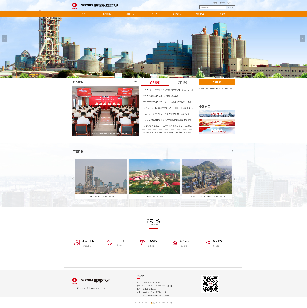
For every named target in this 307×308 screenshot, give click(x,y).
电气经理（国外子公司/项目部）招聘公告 (216, 89)
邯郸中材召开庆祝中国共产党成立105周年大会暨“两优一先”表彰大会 (169, 114)
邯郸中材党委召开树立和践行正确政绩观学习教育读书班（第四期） (169, 102)
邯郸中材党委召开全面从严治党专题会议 (160, 96)
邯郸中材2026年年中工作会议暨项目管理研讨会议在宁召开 (168, 90)
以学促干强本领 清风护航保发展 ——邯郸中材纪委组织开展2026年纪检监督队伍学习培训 (169, 108)
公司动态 (155, 82)
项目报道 (182, 82)
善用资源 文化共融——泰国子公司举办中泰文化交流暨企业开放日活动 (169, 126)
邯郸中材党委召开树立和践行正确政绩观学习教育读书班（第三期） (169, 120)
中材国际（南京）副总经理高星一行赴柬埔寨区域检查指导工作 (169, 132)
